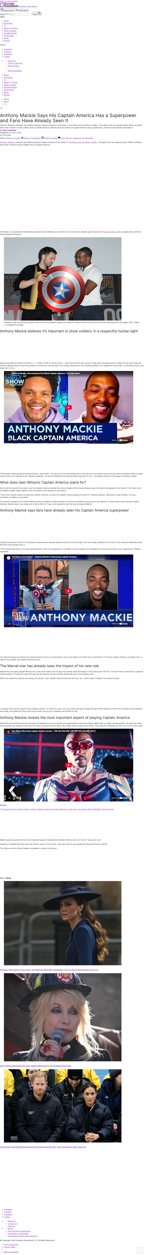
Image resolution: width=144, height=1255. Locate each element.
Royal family (9, 36)
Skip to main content (9, 1)
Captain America (110, 232)
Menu (2, 17)
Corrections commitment (18, 1233)
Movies (7, 41)
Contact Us (12, 1224)
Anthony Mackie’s (7, 142)
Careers (11, 1226)
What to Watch (10, 31)
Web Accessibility (15, 71)
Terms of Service (15, 63)
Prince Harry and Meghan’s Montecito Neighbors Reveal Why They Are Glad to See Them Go (43, 1147)
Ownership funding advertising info (23, 1236)
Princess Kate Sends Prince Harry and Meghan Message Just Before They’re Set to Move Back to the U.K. (49, 969)
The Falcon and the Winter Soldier (82, 142)
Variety (88, 363)
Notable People (10, 33)
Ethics (10, 1228)
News (6, 21)
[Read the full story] (62, 965)
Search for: (5, 14)
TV (5, 26)
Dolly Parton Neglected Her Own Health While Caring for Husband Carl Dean (35, 1066)
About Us (12, 61)
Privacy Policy (13, 66)
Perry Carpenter (9, 130)
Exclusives (8, 23)
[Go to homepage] (9, 1205)
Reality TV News (11, 28)
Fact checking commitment (19, 1231)
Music (6, 38)
